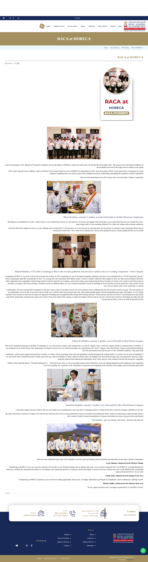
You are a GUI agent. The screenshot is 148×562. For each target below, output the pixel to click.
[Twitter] (7, 18)
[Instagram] (10, 18)
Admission (91, 26)
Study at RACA (102, 26)
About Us (113, 26)
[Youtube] (3, 18)
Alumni (83, 26)
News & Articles (72, 26)
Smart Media (130, 559)
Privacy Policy (65, 558)
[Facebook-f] (13, 18)
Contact (48, 26)
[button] (112, 26)
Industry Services (59, 26)
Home (120, 26)
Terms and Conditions (50, 558)
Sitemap (39, 558)
